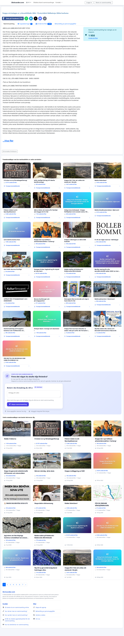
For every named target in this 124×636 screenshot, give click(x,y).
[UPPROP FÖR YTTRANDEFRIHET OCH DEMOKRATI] (17, 295)
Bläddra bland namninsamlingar (43, 2)
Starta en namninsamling (103, 2)
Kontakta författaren (10, 151)
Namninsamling (9, 24)
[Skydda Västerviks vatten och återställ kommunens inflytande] (107, 324)
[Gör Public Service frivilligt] (17, 264)
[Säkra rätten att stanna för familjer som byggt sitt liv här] (47, 206)
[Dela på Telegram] (31, 18)
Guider (5, 604)
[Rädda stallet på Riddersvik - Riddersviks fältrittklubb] (77, 265)
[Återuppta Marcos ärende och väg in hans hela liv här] (77, 295)
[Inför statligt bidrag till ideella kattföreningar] (47, 176)
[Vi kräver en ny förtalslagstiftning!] (17, 175)
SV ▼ (29, 2)
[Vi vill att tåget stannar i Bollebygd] (107, 235)
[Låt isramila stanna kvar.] (17, 235)
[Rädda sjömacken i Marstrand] (107, 294)
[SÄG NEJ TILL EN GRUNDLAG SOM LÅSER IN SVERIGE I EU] (17, 354)
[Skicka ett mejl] (40, 18)
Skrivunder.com (17, 2)
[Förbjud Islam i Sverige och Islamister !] (47, 324)
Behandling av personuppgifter (65, 24)
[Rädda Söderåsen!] (107, 175)
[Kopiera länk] (45, 18)
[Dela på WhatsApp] (26, 18)
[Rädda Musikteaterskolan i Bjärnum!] (107, 205)
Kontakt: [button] (58, 2)
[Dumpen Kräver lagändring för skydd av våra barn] (47, 265)
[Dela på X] (35, 18)
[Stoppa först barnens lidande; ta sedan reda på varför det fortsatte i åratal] (77, 324)
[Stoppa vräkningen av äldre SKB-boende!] (77, 235)
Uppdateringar (25, 24)
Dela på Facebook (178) (14, 18)
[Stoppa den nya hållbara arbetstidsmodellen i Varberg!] (47, 235)
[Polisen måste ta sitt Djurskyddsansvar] (17, 206)
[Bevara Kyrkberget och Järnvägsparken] (47, 295)
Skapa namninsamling (19, 404)
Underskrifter (44, 24)
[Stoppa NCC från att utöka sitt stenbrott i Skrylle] (77, 176)
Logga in (89, 2)
